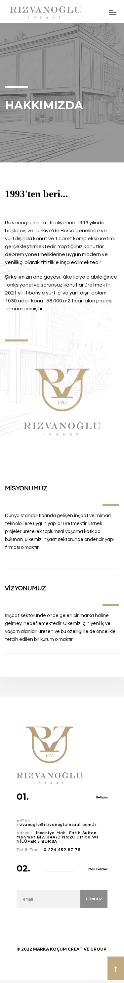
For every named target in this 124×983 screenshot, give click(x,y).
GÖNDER (94, 899)
